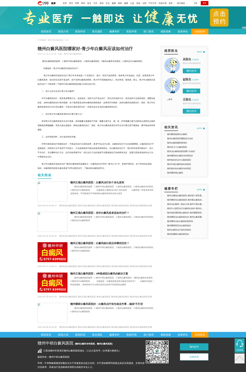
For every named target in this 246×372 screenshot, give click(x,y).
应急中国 (163, 3)
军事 (77, 3)
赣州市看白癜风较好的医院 (179, 164)
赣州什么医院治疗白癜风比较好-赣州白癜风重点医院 (190, 208)
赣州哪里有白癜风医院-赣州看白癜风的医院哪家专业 (190, 200)
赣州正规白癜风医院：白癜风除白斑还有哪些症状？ (99, 243)
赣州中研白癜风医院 (73, 54)
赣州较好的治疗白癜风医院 (179, 160)
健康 (53, 3)
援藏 (114, 3)
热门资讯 (149, 31)
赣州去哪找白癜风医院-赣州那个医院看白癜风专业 (189, 195)
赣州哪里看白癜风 (175, 173)
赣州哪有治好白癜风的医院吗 (180, 221)
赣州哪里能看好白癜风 (177, 134)
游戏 (101, 3)
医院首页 (46, 31)
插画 (120, 3)
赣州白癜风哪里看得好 (177, 143)
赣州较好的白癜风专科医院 (179, 168)
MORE (199, 52)
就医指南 (166, 31)
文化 (108, 3)
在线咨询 (200, 31)
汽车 (95, 3)
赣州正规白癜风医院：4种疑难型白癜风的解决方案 (99, 273)
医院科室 (80, 31)
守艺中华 (152, 3)
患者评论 (183, 31)
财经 (83, 3)
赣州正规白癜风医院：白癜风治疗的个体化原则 (97, 182)
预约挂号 (191, 70)
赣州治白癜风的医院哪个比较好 (181, 151)
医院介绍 (63, 31)
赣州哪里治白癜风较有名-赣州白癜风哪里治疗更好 (189, 217)
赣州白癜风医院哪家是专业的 (180, 138)
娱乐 (89, 3)
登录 (204, 3)
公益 (132, 3)
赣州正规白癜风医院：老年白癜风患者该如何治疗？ (99, 212)
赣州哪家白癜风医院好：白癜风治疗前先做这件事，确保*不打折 (106, 304)
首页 (65, 3)
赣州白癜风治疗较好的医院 (179, 230)
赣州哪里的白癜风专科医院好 (180, 155)
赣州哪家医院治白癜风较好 (179, 225)
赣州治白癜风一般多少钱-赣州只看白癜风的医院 (188, 204)
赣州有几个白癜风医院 (177, 147)
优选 (138, 3)
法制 (144, 3)
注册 (195, 3)
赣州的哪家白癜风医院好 (178, 234)
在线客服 (239, 350)
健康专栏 (114, 31)
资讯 (71, 3)
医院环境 (131, 31)
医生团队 (97, 31)
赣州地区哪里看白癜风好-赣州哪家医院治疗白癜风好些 (191, 213)
